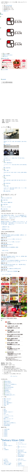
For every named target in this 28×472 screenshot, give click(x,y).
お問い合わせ (20, 459)
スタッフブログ (21, 465)
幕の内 (5, 410)
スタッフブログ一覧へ (6, 274)
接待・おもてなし (7, 398)
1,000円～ (6, 430)
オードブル (6, 414)
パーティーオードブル (8, 416)
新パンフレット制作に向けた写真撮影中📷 (10, 271)
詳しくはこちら (14, 376)
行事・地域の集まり (8, 402)
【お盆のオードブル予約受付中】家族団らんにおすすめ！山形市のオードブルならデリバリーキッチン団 (14, 261)
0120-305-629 (9, 5)
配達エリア (6, 11)
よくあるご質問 (7, 464)
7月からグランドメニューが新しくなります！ (11, 241)
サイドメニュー (7, 420)
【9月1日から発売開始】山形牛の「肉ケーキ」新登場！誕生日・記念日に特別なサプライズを (14, 257)
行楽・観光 (6, 401)
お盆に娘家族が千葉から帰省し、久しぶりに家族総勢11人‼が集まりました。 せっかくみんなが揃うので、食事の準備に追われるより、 (14, 217)
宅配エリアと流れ (7, 463)
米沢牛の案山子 (7, 424)
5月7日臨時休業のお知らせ (7, 244)
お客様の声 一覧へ (6, 226)
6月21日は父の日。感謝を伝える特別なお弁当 (11, 268)
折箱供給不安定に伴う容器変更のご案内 (9, 247)
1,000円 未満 (6, 429)
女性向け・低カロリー (8, 412)
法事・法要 (6, 404)
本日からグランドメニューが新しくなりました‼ (11, 239)
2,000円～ (6, 432)
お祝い (5, 405)
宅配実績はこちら (6, 229)
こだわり (6, 459)
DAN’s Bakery (7, 421)
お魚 (5, 413)
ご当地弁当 (6, 417)
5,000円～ (6, 436)
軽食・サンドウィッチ (8, 418)
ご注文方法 (6, 461)
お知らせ (20, 464)
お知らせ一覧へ (5, 250)
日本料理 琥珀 (7, 425)
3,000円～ (6, 433)
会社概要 (20, 463)
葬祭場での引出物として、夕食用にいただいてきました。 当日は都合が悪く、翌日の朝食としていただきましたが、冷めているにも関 (14, 223)
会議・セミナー (7, 400)
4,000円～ (6, 434)
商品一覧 (6, 460)
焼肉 (5, 409)
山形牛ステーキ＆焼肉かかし (10, 422)
